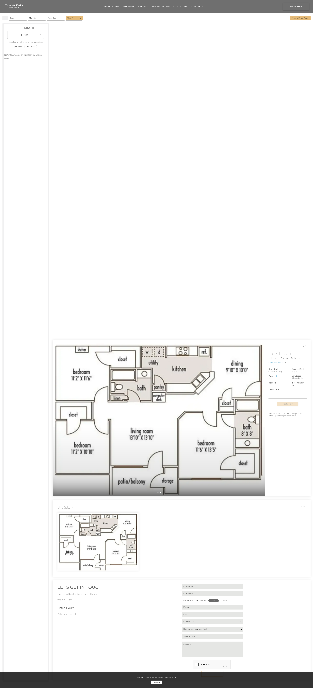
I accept (156, 682)
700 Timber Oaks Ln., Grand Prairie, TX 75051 (77, 594)
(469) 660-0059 (64, 599)
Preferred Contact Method (195, 600)
